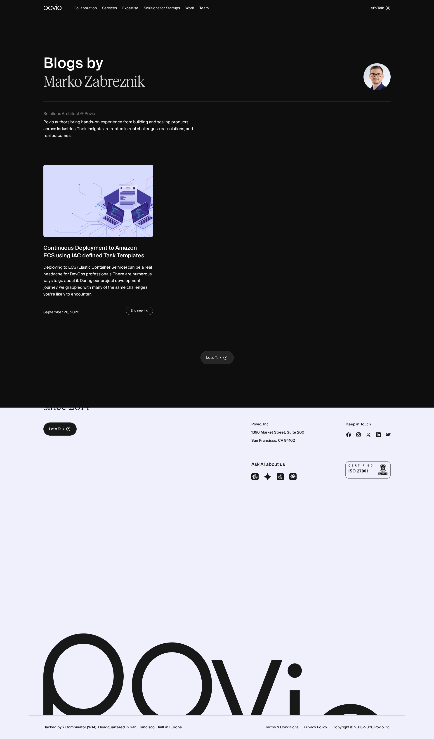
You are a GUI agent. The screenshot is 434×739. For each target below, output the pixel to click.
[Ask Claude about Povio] (293, 477)
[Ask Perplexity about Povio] (280, 477)
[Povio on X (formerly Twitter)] (368, 434)
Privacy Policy (315, 727)
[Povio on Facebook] (348, 434)
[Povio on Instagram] (358, 434)
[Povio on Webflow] (388, 434)
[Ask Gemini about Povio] (267, 477)
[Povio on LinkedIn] (378, 434)
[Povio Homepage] (52, 8)
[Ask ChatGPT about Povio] (255, 477)
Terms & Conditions (281, 727)
